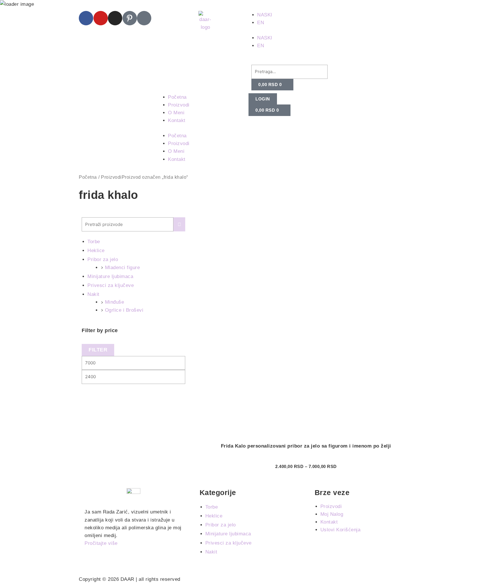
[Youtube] (100, 18)
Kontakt (177, 120)
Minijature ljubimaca (110, 276)
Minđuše (114, 302)
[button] (291, 61)
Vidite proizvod (306, 333)
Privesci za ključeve (110, 285)
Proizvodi (179, 105)
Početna (177, 97)
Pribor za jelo (102, 259)
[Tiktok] (144, 18)
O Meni (176, 112)
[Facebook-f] (86, 18)
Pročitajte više (101, 543)
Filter (98, 350)
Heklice (96, 250)
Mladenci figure (122, 267)
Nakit (93, 294)
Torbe (93, 241)
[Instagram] (115, 18)
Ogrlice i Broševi (124, 310)
